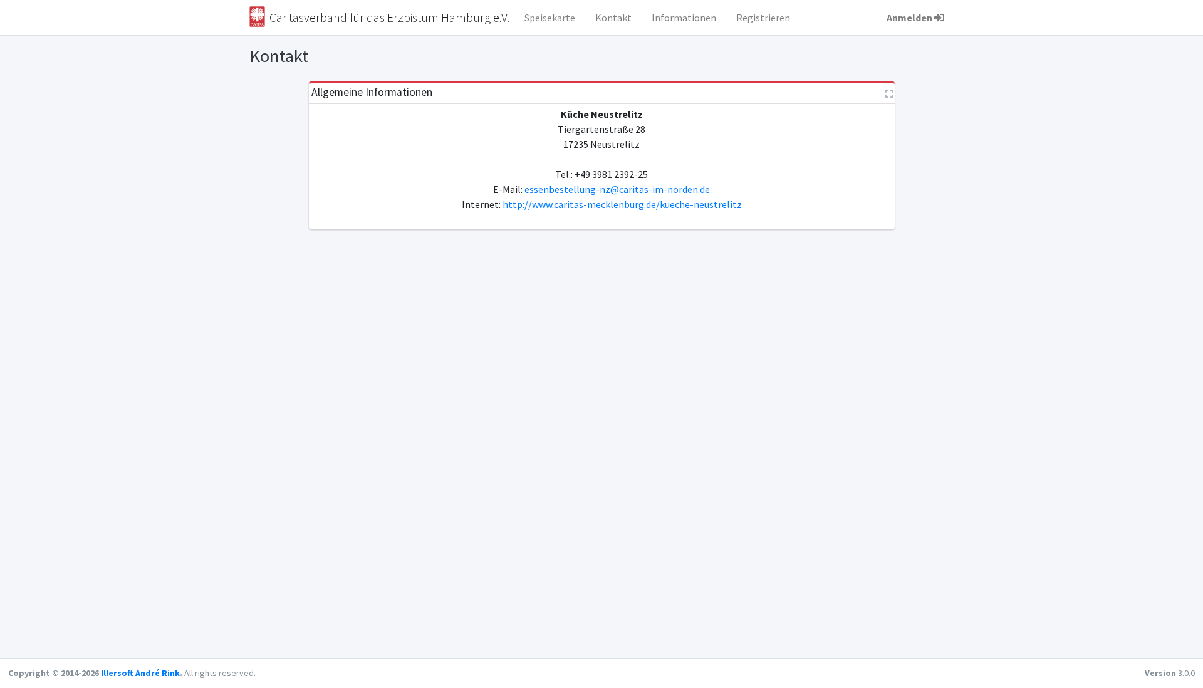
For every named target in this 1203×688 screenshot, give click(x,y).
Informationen (684, 17)
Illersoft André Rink (140, 673)
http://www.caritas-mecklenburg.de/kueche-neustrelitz (622, 204)
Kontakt (613, 17)
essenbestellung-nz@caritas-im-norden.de (617, 189)
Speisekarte (549, 17)
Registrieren (763, 17)
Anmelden (909, 17)
